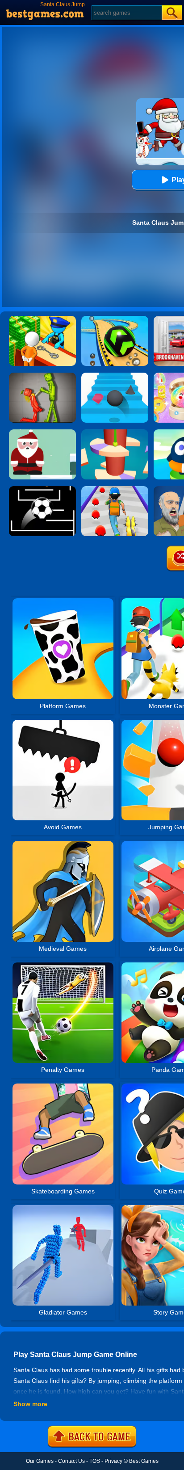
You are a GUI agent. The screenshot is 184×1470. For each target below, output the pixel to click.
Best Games (144, 1461)
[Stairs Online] (114, 376)
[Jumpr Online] (42, 489)
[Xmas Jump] (42, 432)
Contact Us (71, 1461)
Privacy (113, 1461)
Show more (30, 1403)
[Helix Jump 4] (114, 432)
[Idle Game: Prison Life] (42, 319)
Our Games (40, 1461)
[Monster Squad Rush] (114, 489)
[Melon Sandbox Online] (42, 376)
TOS (94, 1461)
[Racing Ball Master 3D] (114, 319)
